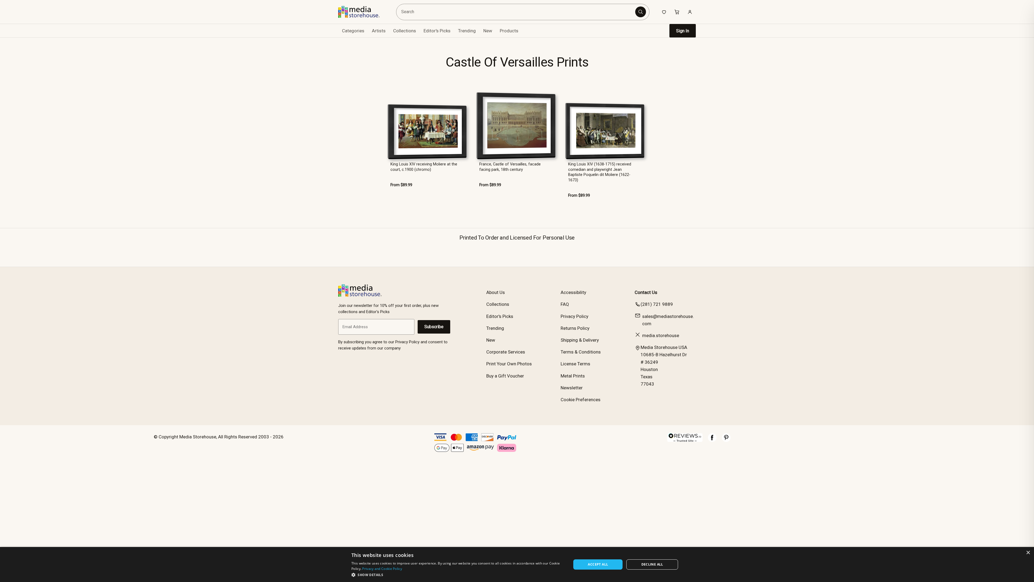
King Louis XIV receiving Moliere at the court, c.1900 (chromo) (423, 167)
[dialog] (517, 564)
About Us (495, 292)
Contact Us (646, 292)
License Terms (575, 363)
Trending (467, 30)
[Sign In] (690, 12)
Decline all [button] (652, 564)
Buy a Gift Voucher (505, 376)
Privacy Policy (574, 316)
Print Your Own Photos (509, 363)
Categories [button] (353, 30)
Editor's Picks (437, 30)
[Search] (640, 11)
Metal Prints (573, 376)
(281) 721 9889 (657, 304)
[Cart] (677, 12)
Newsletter (572, 387)
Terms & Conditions (581, 352)
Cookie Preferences (580, 399)
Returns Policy (575, 328)
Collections (404, 30)
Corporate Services (505, 352)
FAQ (565, 304)
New (487, 30)
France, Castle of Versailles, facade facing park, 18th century (510, 167)
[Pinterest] (726, 440)
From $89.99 (401, 185)
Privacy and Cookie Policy (382, 568)
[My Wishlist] (664, 12)
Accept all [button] (598, 564)
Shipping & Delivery (580, 340)
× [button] (1028, 553)
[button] (458, 574)
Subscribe (433, 326)
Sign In (682, 30)
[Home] (362, 12)
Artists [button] (379, 30)
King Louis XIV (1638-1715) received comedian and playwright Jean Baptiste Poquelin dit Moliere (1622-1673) (599, 172)
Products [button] (509, 30)
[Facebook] (712, 440)
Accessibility (573, 292)
